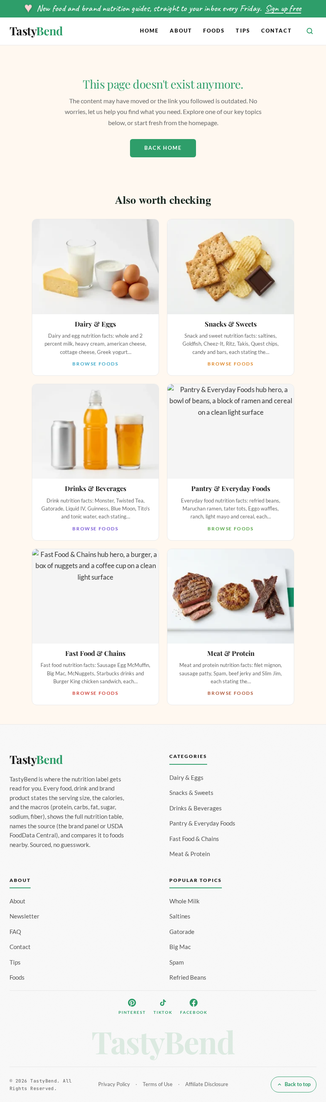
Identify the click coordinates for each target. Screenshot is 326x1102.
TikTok (162, 1012)
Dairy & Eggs (186, 777)
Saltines (179, 916)
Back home (163, 148)
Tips (243, 30)
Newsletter (24, 916)
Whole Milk (184, 901)
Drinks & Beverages (195, 808)
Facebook (193, 1012)
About (181, 30)
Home (149, 30)
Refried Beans (187, 977)
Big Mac (180, 946)
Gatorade (181, 931)
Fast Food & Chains (194, 838)
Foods (214, 30)
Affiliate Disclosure (206, 1084)
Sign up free (283, 8)
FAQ (15, 931)
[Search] (309, 31)
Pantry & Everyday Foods (202, 823)
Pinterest (132, 1012)
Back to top (297, 1084)
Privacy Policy (114, 1084)
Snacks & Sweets (191, 792)
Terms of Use (158, 1084)
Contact (276, 30)
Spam (176, 962)
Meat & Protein (189, 853)
